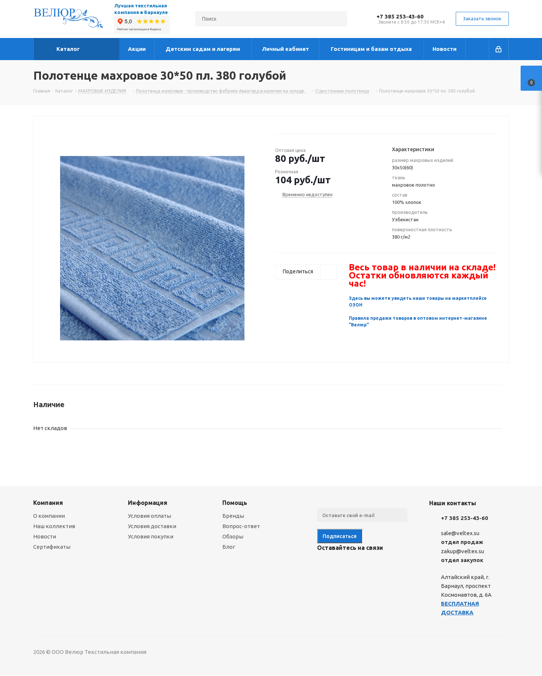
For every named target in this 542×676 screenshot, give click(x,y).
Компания (48, 502)
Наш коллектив (54, 526)
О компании (49, 516)
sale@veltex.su (460, 533)
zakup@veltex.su (462, 551)
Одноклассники (361, 565)
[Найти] (338, 18)
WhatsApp (379, 565)
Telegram (343, 565)
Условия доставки (152, 526)
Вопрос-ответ (241, 526)
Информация (147, 502)
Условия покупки (150, 536)
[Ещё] (477, 49)
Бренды (233, 516)
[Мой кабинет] (499, 49)
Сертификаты (51, 547)
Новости (44, 536)
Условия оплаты (149, 516)
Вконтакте (324, 565)
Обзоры (232, 536)
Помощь (234, 502)
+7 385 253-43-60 (400, 16)
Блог (228, 547)
